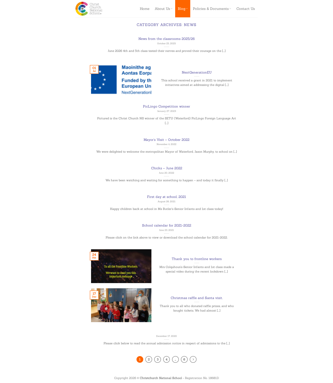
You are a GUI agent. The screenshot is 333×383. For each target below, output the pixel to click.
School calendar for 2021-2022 (166, 225)
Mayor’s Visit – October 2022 (166, 140)
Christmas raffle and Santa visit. (197, 298)
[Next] (193, 359)
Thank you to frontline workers (197, 259)
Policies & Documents (211, 8)
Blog (181, 8)
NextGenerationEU (197, 72)
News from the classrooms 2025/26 (166, 39)
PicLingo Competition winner (166, 106)
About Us (162, 8)
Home (145, 8)
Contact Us (245, 8)
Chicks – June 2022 (166, 168)
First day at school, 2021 (166, 197)
